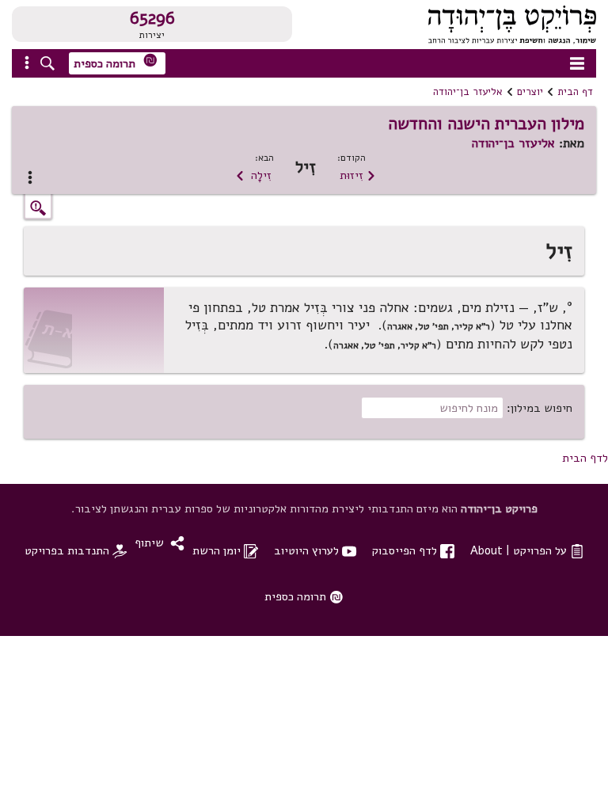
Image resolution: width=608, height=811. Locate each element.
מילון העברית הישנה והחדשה (486, 123)
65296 (152, 18)
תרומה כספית (116, 62)
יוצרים (530, 92)
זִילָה (253, 175)
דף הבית (575, 92)
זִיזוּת (358, 175)
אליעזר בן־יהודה (468, 92)
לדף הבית (585, 458)
